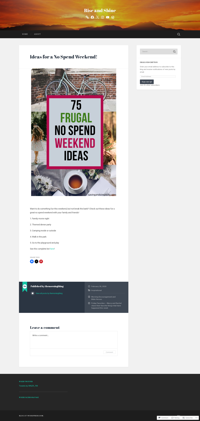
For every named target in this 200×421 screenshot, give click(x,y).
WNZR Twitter (26, 381)
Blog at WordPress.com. (31, 416)
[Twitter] (97, 17)
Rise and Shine (100, 10)
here (52, 249)
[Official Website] (87, 17)
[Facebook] (92, 17)
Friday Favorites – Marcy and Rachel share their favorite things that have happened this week (106, 305)
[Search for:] (159, 51)
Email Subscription (149, 62)
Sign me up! (147, 82)
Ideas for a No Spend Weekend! (63, 56)
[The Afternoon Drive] (113, 17)
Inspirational (96, 290)
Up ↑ (179, 416)
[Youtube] (107, 17)
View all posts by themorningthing (48, 293)
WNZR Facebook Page (29, 397)
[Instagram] (102, 17)
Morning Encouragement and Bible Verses (103, 298)
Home (25, 34)
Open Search (178, 34)
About (37, 34)
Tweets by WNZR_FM (28, 386)
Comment (109, 352)
